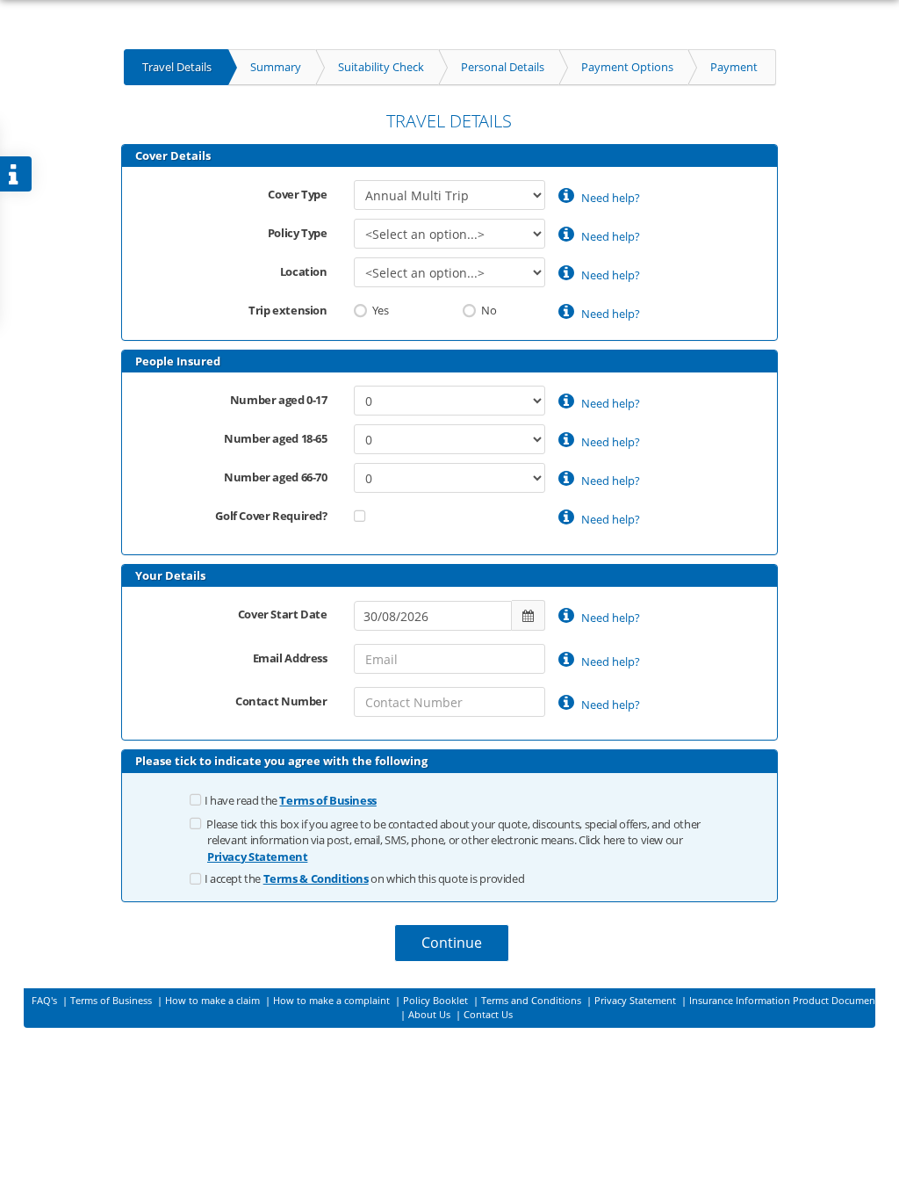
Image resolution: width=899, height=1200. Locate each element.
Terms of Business (112, 1000)
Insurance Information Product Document (784, 1000)
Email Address (290, 658)
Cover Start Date (282, 614)
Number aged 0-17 (278, 400)
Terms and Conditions (532, 1000)
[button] (327, 800)
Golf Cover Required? (271, 516)
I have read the (291, 800)
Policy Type (297, 233)
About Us (430, 1014)
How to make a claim (214, 1000)
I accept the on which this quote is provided (364, 878)
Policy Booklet (437, 1000)
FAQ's (46, 1000)
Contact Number (281, 701)
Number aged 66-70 (275, 477)
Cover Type (297, 194)
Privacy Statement (636, 1000)
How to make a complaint (332, 1000)
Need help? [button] (609, 198)
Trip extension (287, 310)
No (487, 310)
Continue (451, 942)
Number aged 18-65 (275, 438)
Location (303, 271)
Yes (379, 310)
